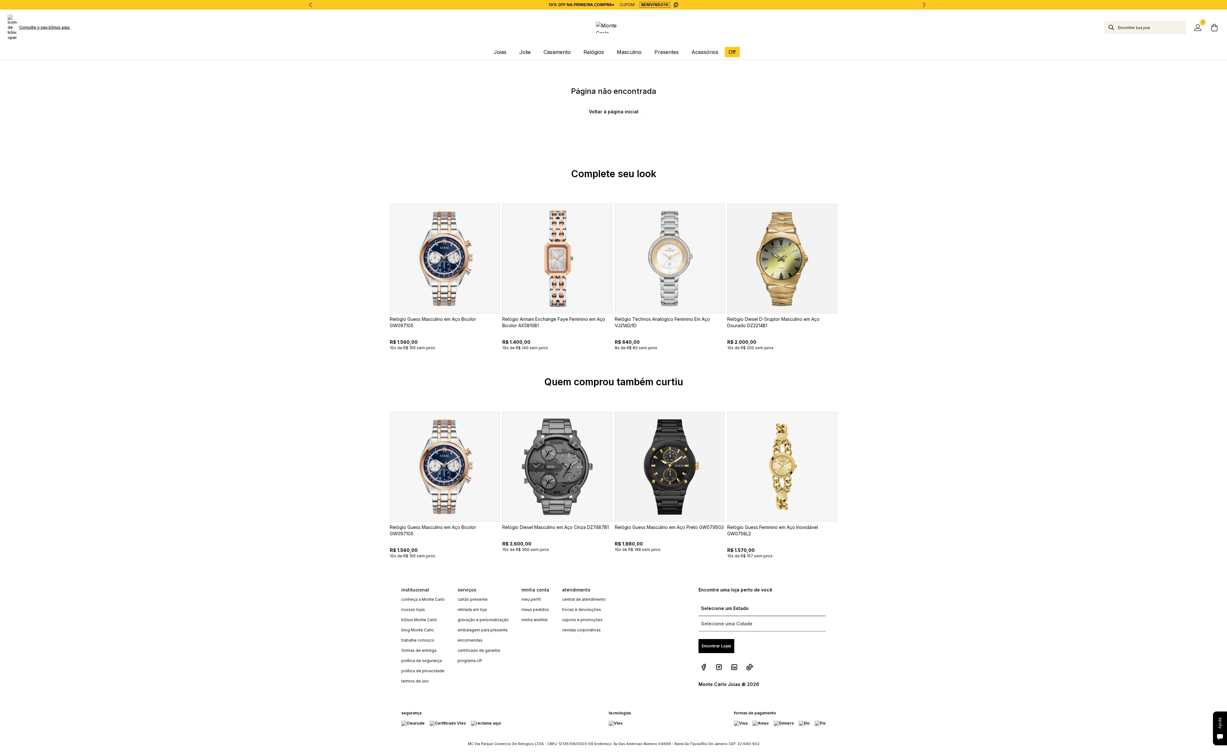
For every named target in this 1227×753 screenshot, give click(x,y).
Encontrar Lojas (716, 646)
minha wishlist (534, 619)
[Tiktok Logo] (750, 667)
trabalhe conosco (417, 640)
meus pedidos (535, 609)
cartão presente (473, 599)
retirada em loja (472, 609)
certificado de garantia (479, 650)
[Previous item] (310, 5)
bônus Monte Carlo (419, 619)
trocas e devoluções (581, 609)
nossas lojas (413, 609)
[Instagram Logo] (719, 667)
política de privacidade (422, 670)
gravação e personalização (483, 619)
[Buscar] (1111, 27)
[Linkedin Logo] (734, 667)
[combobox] (1152, 27)
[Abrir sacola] (1214, 27)
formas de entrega (418, 650)
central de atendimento (584, 599)
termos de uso (415, 681)
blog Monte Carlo (417, 630)
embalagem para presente (483, 630)
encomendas (470, 640)
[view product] (445, 258)
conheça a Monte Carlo (423, 599)
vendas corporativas (581, 630)
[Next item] (924, 5)
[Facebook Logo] (703, 667)
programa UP (470, 660)
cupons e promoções (582, 619)
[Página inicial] (613, 27)
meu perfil (531, 599)
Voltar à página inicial (613, 111)
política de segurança (421, 660)
